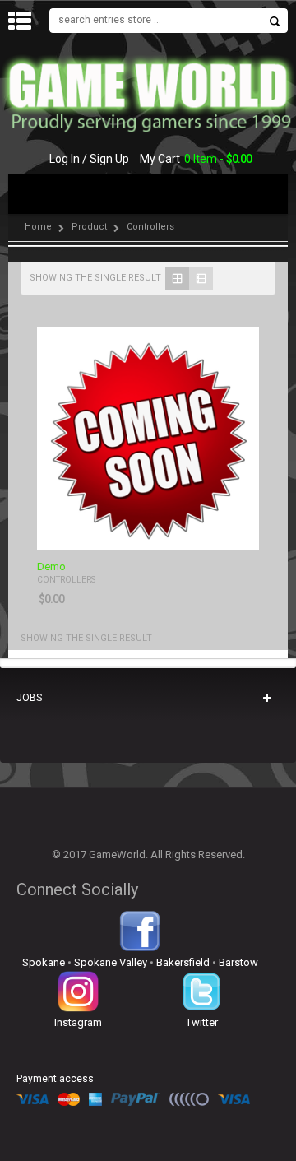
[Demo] (148, 438)
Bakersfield (183, 962)
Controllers (66, 579)
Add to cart (237, 535)
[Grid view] (177, 278)
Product (89, 226)
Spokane (43, 962)
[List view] (201, 278)
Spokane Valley (110, 962)
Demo (51, 567)
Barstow (238, 962)
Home (38, 226)
